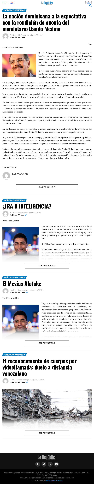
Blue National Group (54, 480)
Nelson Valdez (18, 215)
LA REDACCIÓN (18, 37)
